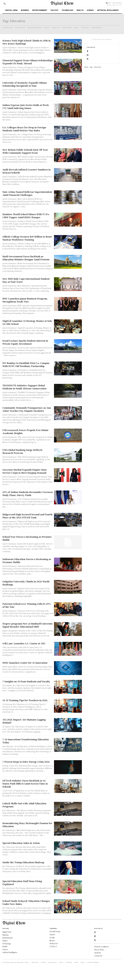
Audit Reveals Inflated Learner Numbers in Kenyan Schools (26, 171)
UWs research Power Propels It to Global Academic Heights (25, 431)
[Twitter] (87, 59)
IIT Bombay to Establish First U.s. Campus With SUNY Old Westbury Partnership (25, 364)
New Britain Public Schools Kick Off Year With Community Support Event (25, 151)
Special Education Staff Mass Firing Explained (22, 882)
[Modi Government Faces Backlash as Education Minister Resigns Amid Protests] (68, 262)
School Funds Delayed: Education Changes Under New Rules (26, 902)
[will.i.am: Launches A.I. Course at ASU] (68, 649)
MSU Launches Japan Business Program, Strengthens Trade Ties (25, 300)
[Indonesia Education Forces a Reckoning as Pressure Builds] (68, 565)
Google (52, 937)
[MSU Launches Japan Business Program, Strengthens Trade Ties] (68, 304)
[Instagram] (87, 55)
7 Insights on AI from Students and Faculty (26, 681)
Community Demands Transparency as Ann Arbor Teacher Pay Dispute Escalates (26, 409)
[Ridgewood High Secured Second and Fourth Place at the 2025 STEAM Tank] (68, 520)
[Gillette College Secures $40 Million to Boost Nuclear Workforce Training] (68, 242)
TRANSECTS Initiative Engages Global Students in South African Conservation (24, 387)
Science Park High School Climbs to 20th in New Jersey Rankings (26, 42)
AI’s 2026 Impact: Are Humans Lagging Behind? (24, 721)
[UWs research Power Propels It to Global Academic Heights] (68, 436)
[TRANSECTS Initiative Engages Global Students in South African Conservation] (68, 391)
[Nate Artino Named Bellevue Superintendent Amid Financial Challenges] (68, 197)
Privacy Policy (99, 950)
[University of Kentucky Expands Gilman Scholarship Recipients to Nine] (68, 88)
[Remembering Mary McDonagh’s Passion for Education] (68, 829)
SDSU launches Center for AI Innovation (24, 662)
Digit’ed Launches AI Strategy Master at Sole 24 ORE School (27, 322)
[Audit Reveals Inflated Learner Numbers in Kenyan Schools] (68, 175)
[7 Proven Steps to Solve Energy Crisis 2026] (68, 767)
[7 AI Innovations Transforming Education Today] (68, 745)
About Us (97, 953)
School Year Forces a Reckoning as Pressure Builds (27, 538)
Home (86, 67)
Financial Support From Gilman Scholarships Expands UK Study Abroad (27, 62)
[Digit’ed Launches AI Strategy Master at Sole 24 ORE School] (68, 326)
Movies (52, 940)
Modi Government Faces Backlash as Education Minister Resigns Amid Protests (25, 258)
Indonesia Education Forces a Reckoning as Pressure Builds (26, 560)
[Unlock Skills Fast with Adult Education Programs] (68, 809)
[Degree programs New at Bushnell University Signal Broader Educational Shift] (68, 629)
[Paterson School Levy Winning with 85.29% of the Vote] (68, 609)
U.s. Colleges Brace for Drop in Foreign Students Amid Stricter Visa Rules (24, 129)
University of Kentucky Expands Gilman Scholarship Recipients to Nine (24, 84)
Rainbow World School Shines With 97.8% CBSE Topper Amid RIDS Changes (25, 216)
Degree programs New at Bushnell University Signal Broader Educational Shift (27, 625)
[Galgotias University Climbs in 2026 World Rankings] (68, 587)
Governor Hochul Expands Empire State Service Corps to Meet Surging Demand (24, 471)
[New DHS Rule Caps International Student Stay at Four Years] (68, 284)
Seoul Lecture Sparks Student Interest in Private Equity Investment (25, 342)
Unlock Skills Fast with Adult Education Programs (24, 805)
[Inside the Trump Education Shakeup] (68, 868)
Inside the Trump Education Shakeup (23, 862)
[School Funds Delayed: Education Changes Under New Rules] (68, 906)
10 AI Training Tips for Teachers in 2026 (24, 700)
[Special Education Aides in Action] (68, 848)
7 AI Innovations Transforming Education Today (25, 741)
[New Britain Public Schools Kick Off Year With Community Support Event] (68, 155)
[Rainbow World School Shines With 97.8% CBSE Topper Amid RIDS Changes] (68, 220)
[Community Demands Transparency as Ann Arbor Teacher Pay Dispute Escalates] (68, 413)
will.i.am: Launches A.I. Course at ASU (23, 643)
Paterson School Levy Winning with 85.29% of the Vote (26, 605)
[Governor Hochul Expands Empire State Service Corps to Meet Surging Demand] (68, 475)
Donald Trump (55, 931)
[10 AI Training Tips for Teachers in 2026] (68, 706)
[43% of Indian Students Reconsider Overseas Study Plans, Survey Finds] (68, 497)
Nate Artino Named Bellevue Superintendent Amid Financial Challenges (27, 193)
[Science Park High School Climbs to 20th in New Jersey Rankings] (68, 46)
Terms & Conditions (101, 947)
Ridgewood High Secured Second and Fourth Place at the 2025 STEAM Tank (27, 516)
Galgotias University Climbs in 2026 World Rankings (25, 583)
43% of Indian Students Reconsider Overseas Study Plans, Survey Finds (27, 493)
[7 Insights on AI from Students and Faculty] (68, 687)
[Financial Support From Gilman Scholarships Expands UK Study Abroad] (68, 66)
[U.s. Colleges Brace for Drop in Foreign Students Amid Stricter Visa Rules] (68, 133)
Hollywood (54, 943)
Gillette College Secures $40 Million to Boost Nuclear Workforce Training (27, 238)
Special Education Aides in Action (21, 842)
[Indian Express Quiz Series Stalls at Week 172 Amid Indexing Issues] (68, 110)
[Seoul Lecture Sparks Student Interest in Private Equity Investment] (68, 346)
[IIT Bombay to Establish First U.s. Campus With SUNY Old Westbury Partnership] (68, 368)
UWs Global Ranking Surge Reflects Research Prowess (22, 451)
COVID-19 (53, 946)
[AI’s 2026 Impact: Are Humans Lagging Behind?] (68, 725)
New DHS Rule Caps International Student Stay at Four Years (26, 280)
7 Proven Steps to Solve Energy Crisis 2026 (26, 761)
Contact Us (98, 956)
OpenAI (52, 934)
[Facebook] (87, 51)
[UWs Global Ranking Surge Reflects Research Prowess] (68, 455)
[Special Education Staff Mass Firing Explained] (68, 887)
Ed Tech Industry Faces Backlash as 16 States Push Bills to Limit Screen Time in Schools (25, 783)
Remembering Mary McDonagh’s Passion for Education (27, 825)
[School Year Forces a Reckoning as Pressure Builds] (68, 542)
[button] (4, 3)
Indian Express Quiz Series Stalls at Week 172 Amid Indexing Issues (25, 106)
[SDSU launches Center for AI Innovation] (68, 668)
